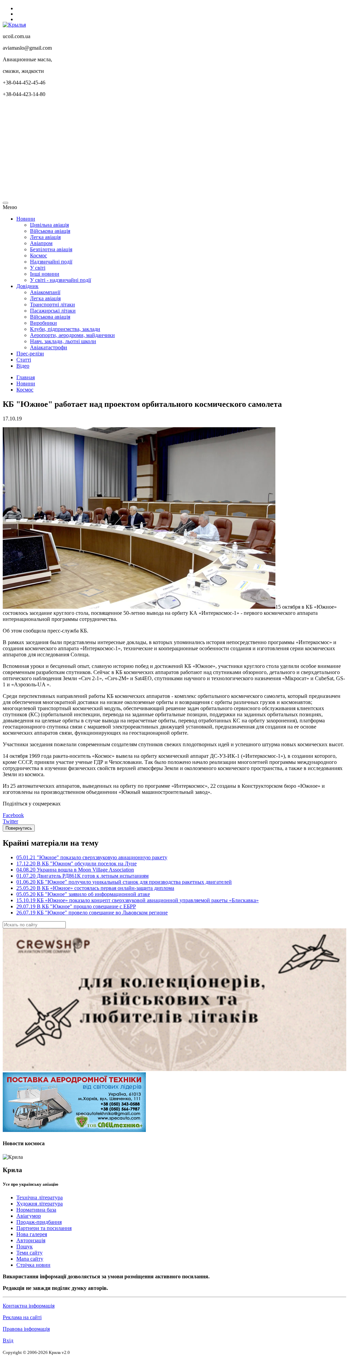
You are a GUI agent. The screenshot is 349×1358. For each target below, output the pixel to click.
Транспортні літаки (52, 304)
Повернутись (18, 828)
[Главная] (14, 25)
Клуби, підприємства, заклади (65, 329)
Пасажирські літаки (53, 311)
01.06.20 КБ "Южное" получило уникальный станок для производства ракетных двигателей (124, 882)
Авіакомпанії (45, 292)
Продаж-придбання (39, 1222)
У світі (37, 268)
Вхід (8, 1340)
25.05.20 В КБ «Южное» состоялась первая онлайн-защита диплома (95, 888)
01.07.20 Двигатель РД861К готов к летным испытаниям (82, 876)
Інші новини (44, 274)
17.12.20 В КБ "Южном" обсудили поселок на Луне (76, 863)
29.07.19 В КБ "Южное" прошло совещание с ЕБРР (76, 906)
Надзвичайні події (51, 262)
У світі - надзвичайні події (60, 280)
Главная (25, 377)
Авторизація (30, 1240)
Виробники (43, 323)
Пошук (24, 1246)
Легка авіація (45, 237)
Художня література (39, 1204)
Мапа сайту (29, 1259)
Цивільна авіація (49, 225)
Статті (23, 360)
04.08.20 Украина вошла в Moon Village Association (75, 870)
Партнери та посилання (44, 1228)
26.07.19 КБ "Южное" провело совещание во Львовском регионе (92, 912)
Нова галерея (31, 1234)
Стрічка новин (33, 1265)
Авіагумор (28, 1216)
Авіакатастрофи (48, 347)
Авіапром (41, 243)
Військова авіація (50, 231)
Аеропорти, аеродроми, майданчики (72, 335)
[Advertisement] (174, 150)
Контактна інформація (29, 1306)
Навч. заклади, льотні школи (63, 341)
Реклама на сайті (22, 1317)
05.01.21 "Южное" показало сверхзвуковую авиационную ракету (91, 857)
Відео (22, 366)
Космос (38, 255)
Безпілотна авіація (51, 249)
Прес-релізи (30, 353)
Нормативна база (36, 1210)
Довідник (27, 286)
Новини (25, 219)
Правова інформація (26, 1329)
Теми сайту (29, 1253)
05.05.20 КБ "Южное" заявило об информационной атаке (83, 894)
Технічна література (39, 1197)
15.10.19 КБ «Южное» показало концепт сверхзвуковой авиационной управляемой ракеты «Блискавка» (137, 900)
